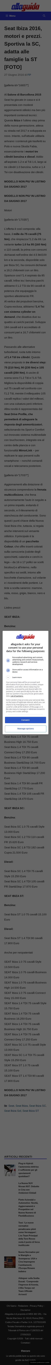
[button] (25, 677)
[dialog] (25, 682)
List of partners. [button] (17, 696)
